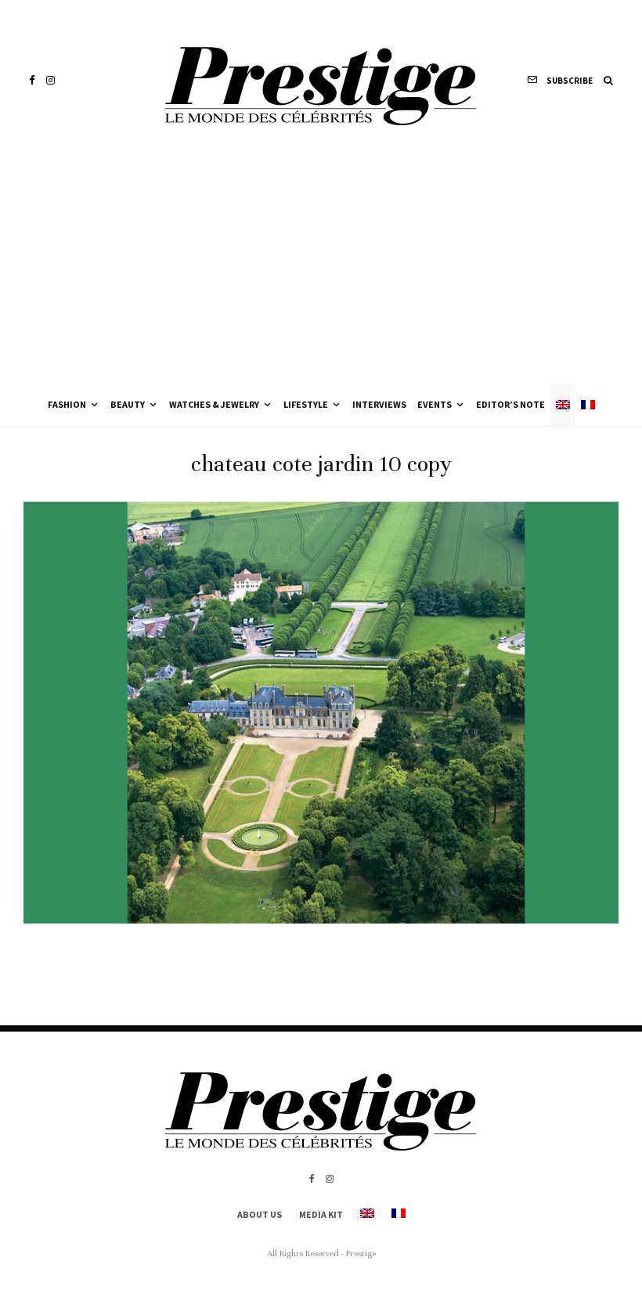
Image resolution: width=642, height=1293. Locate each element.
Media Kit (321, 1214)
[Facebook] (32, 80)
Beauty (127, 404)
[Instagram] (50, 80)
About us (259, 1214)
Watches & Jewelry (214, 404)
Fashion (67, 404)
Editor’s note (510, 404)
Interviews (379, 404)
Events (434, 404)
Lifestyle (305, 404)
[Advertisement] (321, 266)
